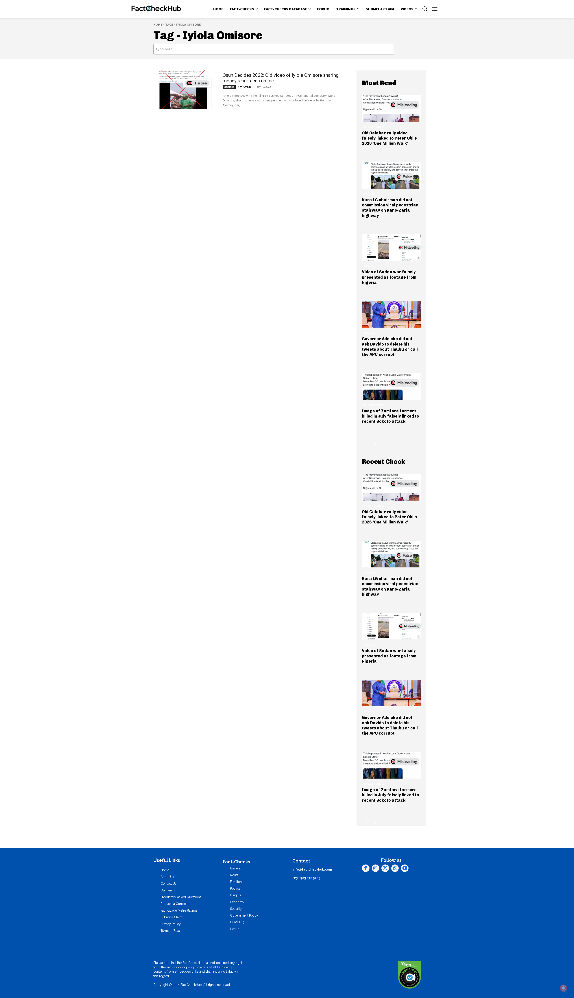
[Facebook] (366, 868)
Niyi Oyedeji (245, 86)
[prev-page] (366, 443)
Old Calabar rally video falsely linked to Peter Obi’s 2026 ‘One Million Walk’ (389, 138)
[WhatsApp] (395, 868)
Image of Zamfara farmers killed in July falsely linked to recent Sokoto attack (390, 416)
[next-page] (375, 443)
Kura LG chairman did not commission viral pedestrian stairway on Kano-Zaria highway (390, 207)
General (369, 266)
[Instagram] (375, 868)
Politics (370, 194)
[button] (424, 8)
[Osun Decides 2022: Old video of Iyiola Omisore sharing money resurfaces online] (183, 89)
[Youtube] (405, 868)
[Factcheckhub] (156, 9)
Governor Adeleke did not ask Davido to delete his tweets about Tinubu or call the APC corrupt (390, 346)
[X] (385, 868)
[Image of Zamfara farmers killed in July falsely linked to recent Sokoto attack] (391, 386)
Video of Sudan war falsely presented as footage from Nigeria (389, 277)
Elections (229, 86)
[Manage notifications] (563, 988)
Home (157, 24)
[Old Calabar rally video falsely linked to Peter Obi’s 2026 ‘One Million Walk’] (391, 108)
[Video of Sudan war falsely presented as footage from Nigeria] (391, 247)
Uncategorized (374, 127)
